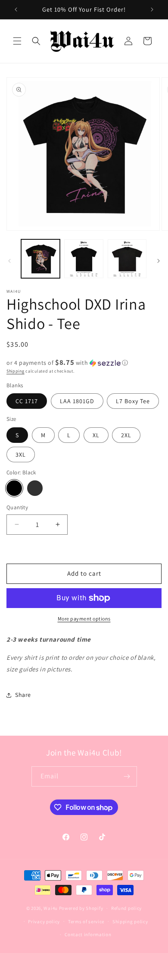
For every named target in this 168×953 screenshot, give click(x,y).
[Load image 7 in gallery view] (127, 258)
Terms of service (86, 922)
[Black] (14, 488)
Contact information (88, 934)
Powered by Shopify (81, 908)
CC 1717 (27, 401)
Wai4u (51, 908)
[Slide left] (9, 260)
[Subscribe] (127, 776)
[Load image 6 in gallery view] (83, 258)
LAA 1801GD (77, 401)
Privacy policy (44, 922)
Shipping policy (130, 922)
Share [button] (23, 695)
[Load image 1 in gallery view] (40, 258)
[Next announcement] (152, 9)
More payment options (84, 618)
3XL (21, 454)
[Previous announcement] (15, 9)
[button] (17, 40)
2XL (126, 435)
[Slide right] (158, 260)
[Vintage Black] (35, 488)
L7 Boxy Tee (133, 401)
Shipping (15, 371)
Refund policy (126, 908)
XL (96, 435)
